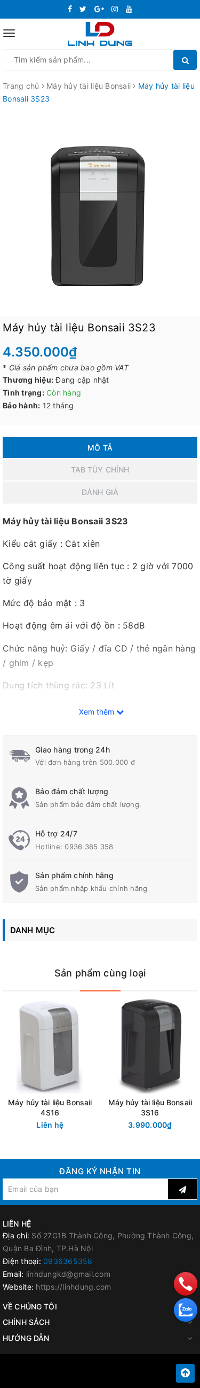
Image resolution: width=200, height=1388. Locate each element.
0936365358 (68, 1261)
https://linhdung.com (73, 1286)
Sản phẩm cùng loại (100, 973)
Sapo (123, 1377)
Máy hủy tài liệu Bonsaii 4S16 (50, 1107)
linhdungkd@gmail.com (68, 1273)
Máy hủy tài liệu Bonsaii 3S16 (150, 1107)
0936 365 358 (89, 846)
